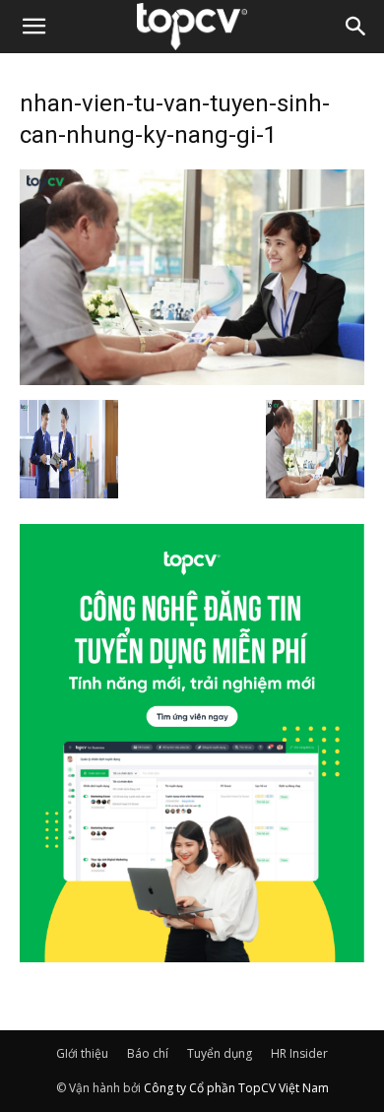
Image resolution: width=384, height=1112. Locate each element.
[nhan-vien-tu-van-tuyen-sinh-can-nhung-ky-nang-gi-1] (192, 379)
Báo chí (147, 1053)
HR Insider (299, 1053)
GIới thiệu (82, 1053)
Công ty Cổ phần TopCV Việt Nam (236, 1087)
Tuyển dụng (219, 1053)
